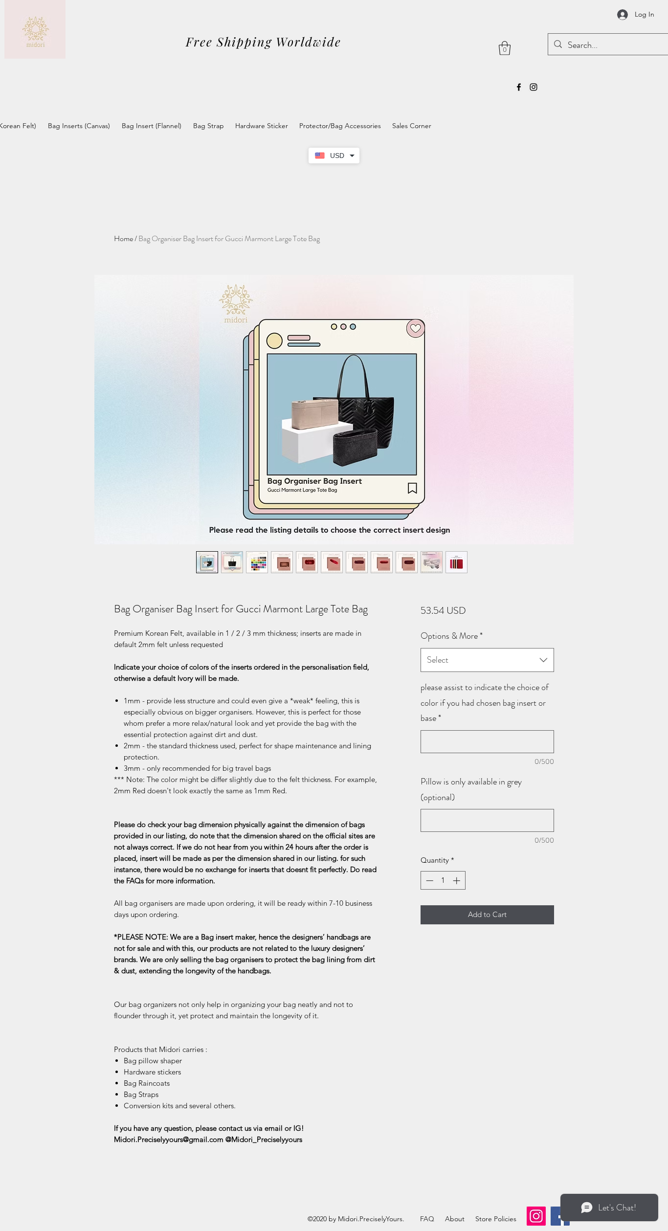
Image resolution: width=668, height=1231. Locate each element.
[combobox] (487, 660)
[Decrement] (428, 881)
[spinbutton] (443, 881)
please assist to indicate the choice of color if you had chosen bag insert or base (485, 702)
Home (123, 238)
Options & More (452, 635)
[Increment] (457, 881)
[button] (505, 48)
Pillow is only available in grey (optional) (471, 789)
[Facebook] (519, 87)
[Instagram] (533, 87)
